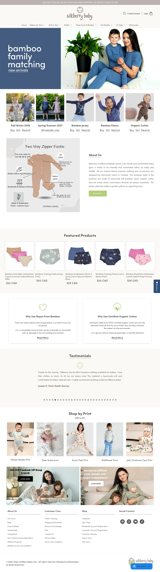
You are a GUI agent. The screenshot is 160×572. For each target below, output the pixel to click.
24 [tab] (107, 400)
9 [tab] (66, 400)
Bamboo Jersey (80, 125)
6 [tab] (58, 400)
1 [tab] (44, 400)
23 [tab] (105, 400)
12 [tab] (74, 400)
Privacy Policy (50, 538)
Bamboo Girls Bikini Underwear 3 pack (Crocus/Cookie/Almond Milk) (19, 276)
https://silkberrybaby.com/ (26, 562)
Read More (97, 193)
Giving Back (12, 534)
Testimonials (12, 530)
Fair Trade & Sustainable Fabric (20, 538)
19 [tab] (93, 400)
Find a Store (87, 538)
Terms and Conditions (53, 542)
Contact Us (49, 534)
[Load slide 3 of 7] (76, 86)
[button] (38, 25)
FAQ (46, 530)
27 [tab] (115, 400)
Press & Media (13, 526)
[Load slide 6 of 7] (88, 86)
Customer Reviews (89, 534)
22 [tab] (102, 400)
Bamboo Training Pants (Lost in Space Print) (110, 275)
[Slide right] (151, 262)
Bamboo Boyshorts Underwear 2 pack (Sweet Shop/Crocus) (140, 275)
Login (146, 13)
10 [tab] (69, 400)
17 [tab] (88, 400)
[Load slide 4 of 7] (80, 86)
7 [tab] (61, 400)
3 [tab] (49, 400)
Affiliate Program (15, 542)
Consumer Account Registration (95, 530)
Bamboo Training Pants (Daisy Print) (49, 275)
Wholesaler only (50, 130)
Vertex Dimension (16, 565)
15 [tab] (83, 400)
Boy (12, 130)
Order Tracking (51, 518)
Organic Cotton (139, 125)
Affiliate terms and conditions (19, 545)
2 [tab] (47, 400)
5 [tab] (55, 400)
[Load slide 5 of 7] (84, 86)
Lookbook (86, 518)
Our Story (11, 518)
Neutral (26, 130)
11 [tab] (71, 400)
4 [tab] (52, 400)
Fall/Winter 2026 (20, 125)
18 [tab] (91, 400)
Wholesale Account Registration (95, 526)
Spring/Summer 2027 (50, 125)
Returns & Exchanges (53, 526)
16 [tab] (85, 400)
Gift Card (86, 542)
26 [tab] (113, 400)
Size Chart (86, 522)
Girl (18, 130)
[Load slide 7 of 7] (92, 86)
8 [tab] (63, 400)
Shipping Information (53, 522)
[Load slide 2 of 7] (72, 86)
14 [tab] (80, 400)
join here (25, 479)
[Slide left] (8, 262)
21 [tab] (99, 400)
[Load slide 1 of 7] (68, 86)
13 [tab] (77, 400)
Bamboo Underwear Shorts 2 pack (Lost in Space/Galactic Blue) (79, 276)
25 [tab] (110, 400)
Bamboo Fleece (110, 125)
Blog (9, 522)
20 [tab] (96, 400)
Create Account (133, 13)
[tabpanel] (80, 375)
